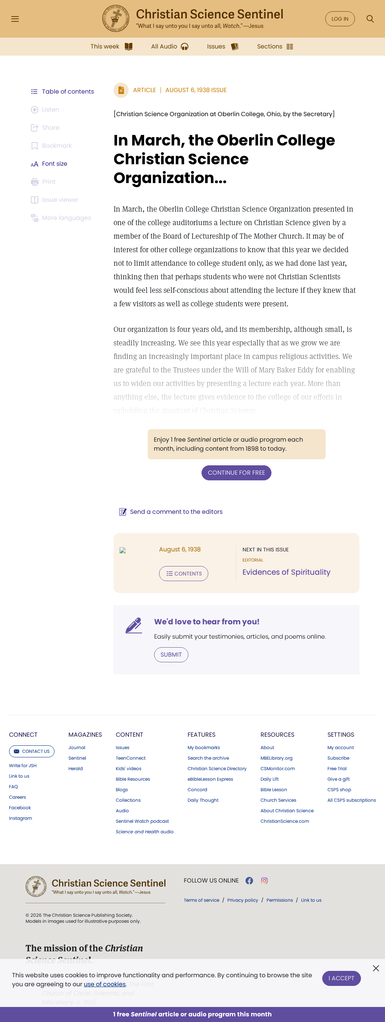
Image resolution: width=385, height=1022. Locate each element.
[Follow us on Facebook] (249, 880)
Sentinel (77, 758)
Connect (23, 734)
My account (340, 747)
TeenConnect (131, 758)
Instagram (20, 818)
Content (129, 734)
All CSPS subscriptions (351, 800)
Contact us (36, 751)
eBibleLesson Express (210, 779)
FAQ (13, 786)
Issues (122, 747)
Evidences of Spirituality (286, 572)
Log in (340, 19)
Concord (197, 789)
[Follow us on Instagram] (264, 880)
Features (201, 734)
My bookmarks (204, 747)
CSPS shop (339, 789)
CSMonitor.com (278, 768)
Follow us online (211, 881)
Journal (76, 747)
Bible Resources (133, 779)
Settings (340, 734)
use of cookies (105, 984)
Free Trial (337, 768)
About (267, 747)
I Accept (342, 978)
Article (144, 90)
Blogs (122, 789)
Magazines (85, 734)
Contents (188, 573)
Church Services (278, 800)
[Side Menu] (15, 19)
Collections (128, 800)
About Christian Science (287, 811)
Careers (17, 797)
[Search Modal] (370, 19)
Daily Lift (270, 779)
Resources (277, 734)
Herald (75, 768)
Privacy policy (242, 900)
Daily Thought (203, 800)
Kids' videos (128, 768)
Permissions (280, 900)
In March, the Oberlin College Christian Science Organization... (224, 159)
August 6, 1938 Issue (196, 90)
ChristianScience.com (285, 821)
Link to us (19, 776)
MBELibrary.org (277, 758)
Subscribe (338, 758)
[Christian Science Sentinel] (192, 19)
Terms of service (201, 900)
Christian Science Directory (217, 768)
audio (145, 832)
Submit (171, 654)
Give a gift (338, 779)
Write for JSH (22, 765)
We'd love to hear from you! (207, 621)
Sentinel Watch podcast (142, 821)
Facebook (20, 807)
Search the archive (208, 758)
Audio (122, 811)
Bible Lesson (274, 789)
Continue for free (236, 472)
